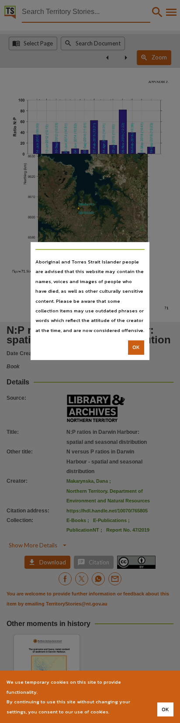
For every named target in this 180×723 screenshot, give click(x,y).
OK (136, 347)
